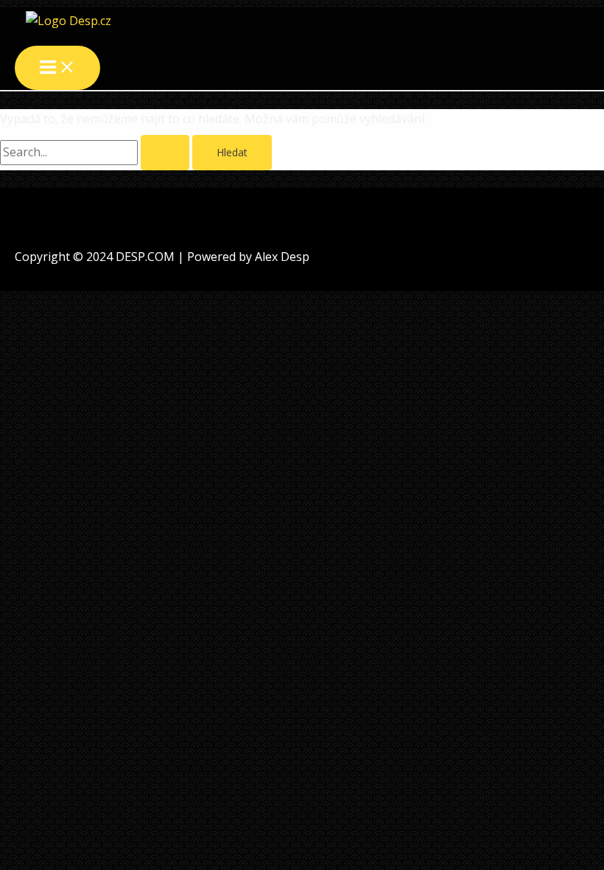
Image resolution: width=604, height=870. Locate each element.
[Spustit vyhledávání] (165, 152)
